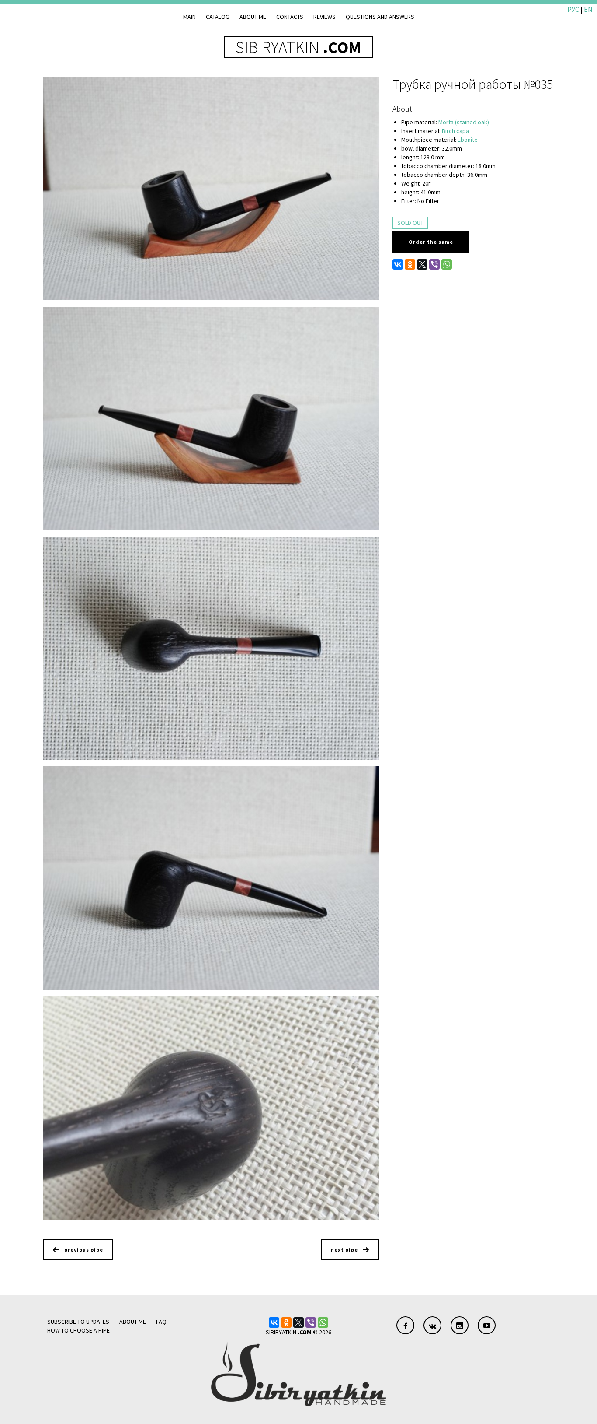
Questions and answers (380, 17)
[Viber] (434, 264)
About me (252, 17)
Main (189, 17)
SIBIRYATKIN (298, 47)
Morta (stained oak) (463, 122)
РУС (573, 9)
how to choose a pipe (78, 1330)
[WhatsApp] (446, 264)
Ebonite (468, 140)
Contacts (289, 17)
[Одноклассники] (410, 264)
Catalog (217, 17)
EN (588, 9)
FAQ (161, 1322)
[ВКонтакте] (397, 264)
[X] (422, 264)
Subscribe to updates (78, 1322)
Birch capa (455, 131)
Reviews (324, 17)
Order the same (431, 242)
